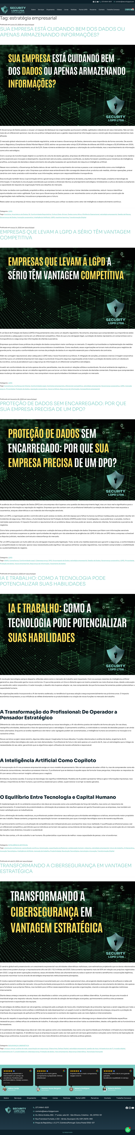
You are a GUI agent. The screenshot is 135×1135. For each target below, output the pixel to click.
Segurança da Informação (69, 389)
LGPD (10, 211)
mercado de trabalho (42, 851)
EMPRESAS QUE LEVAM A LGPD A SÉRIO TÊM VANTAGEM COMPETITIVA (65, 235)
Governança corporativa (110, 386)
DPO (50, 560)
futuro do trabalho (116, 848)
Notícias (74, 9)
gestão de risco (92, 1048)
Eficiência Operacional (90, 214)
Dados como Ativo (75, 214)
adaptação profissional (12, 848)
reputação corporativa (38, 389)
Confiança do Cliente (22, 386)
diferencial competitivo (74, 386)
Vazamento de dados (58, 564)
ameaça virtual (9, 1048)
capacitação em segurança (38, 1048)
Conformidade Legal (38, 386)
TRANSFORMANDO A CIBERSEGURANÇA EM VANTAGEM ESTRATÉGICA (66, 868)
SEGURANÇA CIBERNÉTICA (18, 1045)
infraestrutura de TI (106, 1048)
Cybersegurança (41, 560)
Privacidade (10, 389)
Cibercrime (53, 1048)
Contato (101, 9)
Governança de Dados (8, 217)
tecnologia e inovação (88, 851)
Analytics (7, 214)
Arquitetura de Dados (20, 214)
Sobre (33, 9)
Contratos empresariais (56, 386)
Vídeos (59, 9)
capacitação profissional (58, 848)
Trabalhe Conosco (113, 9)
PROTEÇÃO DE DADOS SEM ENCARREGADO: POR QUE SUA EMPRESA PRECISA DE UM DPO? (63, 406)
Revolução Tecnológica (70, 851)
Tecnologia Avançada (95, 1052)
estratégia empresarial (108, 214)
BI (29, 214)
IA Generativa (129, 848)
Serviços (41, 9)
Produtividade (55, 851)
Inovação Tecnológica (8, 851)
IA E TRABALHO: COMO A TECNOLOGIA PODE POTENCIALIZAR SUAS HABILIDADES (53, 581)
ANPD (6, 560)
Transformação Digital (77, 217)
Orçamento (50, 9)
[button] (133, 1078)
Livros (66, 9)
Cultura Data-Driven (59, 214)
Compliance (8, 386)
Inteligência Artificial (42, 217)
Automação (43, 848)
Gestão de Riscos (124, 214)
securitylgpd (29, 25)
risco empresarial (61, 1052)
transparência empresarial (90, 389)
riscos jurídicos (53, 389)
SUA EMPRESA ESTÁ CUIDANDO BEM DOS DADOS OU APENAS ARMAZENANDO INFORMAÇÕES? (62, 32)
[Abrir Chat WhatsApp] (128, 1130)
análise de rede (21, 1048)
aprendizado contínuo (30, 848)
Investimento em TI (7, 1052)
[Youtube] (98, 2)
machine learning (62, 217)
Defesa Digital (63, 1048)
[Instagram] (95, 2)
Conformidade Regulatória (41, 214)
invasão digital (119, 1048)
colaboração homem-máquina (79, 848)
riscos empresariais (22, 564)
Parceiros (93, 9)
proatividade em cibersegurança (27, 1052)
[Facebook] (93, 2)
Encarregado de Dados (61, 560)
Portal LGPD (83, 9)
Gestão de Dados (94, 560)
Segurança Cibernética (77, 1052)
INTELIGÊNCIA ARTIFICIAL (18, 845)
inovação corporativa (25, 217)
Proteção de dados (23, 389)
